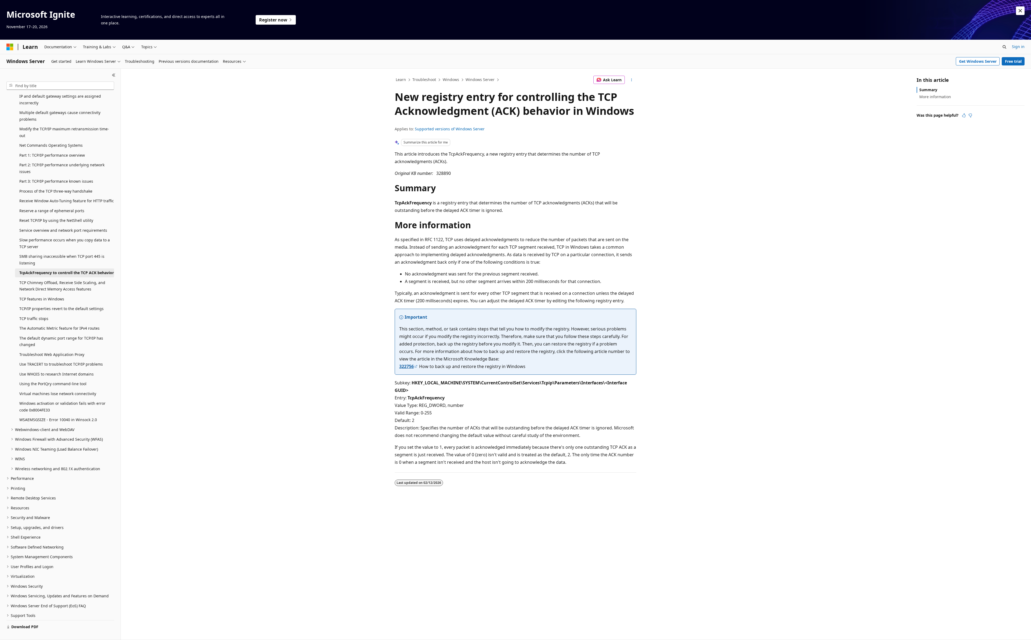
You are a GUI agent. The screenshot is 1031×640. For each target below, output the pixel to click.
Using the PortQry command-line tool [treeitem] (52, 383)
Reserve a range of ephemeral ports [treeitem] (51, 210)
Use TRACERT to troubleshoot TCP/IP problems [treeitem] (61, 364)
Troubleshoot (424, 79)
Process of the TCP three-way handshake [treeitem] (55, 191)
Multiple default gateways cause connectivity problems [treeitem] (59, 116)
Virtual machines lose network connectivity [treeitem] (57, 393)
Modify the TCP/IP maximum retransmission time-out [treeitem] (64, 132)
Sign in (1018, 46)
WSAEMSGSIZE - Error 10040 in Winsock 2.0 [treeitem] (58, 419)
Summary (928, 89)
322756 (406, 366)
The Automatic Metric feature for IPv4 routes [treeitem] (59, 328)
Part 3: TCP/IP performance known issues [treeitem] (56, 181)
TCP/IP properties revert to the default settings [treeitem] (61, 308)
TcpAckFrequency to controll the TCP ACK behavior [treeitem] (66, 272)
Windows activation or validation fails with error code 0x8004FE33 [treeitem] (62, 407)
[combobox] (60, 86)
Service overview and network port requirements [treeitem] (63, 230)
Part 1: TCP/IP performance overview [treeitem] (52, 155)
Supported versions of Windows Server (450, 128)
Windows (451, 79)
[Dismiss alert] (1020, 10)
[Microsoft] (9, 46)
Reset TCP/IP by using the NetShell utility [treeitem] (56, 220)
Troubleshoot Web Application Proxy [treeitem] (51, 354)
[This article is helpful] (964, 115)
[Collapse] (113, 75)
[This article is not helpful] (970, 115)
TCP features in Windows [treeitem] (41, 298)
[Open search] (1004, 47)
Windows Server (480, 79)
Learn (401, 79)
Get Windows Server (978, 61)
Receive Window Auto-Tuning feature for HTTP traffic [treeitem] (66, 200)
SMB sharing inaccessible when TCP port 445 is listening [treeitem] (61, 260)
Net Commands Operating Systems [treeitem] (51, 145)
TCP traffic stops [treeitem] (33, 318)
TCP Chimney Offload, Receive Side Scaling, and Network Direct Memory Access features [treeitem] (62, 286)
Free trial (1013, 61)
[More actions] (631, 80)
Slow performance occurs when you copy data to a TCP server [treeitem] (64, 243)
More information (935, 96)
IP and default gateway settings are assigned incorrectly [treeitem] (60, 99)
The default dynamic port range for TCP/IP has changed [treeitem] (61, 341)
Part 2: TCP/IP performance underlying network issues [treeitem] (61, 168)
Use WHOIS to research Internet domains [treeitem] (56, 374)
